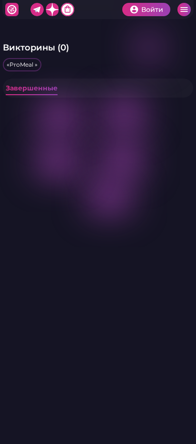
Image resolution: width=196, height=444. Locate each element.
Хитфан (12, 9)
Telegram (37, 9)
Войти (152, 9)
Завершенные (32, 88)
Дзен (52, 9)
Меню (184, 9)
